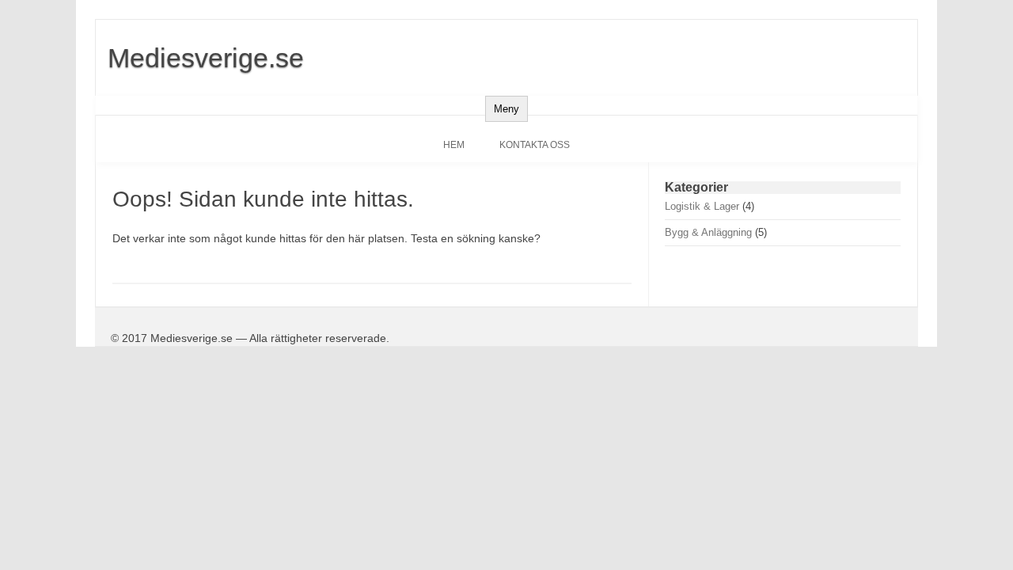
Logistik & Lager (702, 206)
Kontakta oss (534, 144)
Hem (454, 144)
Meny (506, 109)
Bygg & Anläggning (708, 232)
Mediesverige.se (206, 58)
